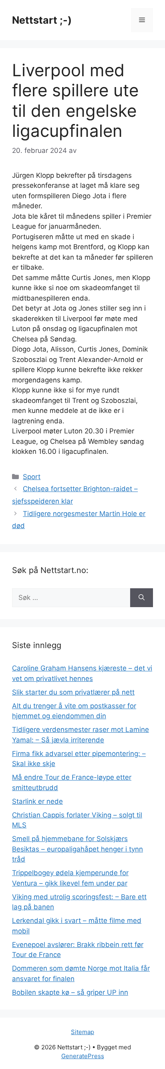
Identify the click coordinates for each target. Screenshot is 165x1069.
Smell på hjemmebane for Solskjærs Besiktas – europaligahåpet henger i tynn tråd (77, 849)
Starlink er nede (37, 801)
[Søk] (141, 598)
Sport (31, 477)
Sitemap (82, 1032)
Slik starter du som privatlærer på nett (73, 692)
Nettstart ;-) (42, 20)
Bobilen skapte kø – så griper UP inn (70, 992)
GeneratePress (82, 1056)
